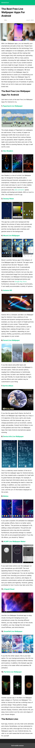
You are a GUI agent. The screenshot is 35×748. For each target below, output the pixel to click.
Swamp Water (8, 199)
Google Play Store (20, 281)
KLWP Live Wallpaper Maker (15, 541)
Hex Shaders (8, 151)
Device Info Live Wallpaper (13, 436)
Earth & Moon (8, 386)
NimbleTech (5, 2)
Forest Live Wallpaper (11, 340)
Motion (5, 496)
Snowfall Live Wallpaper (13, 631)
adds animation (19, 190)
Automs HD (7, 290)
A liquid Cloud (9, 589)
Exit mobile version (17, 745)
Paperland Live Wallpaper (13, 106)
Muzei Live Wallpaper (11, 236)
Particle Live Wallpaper (13, 672)
